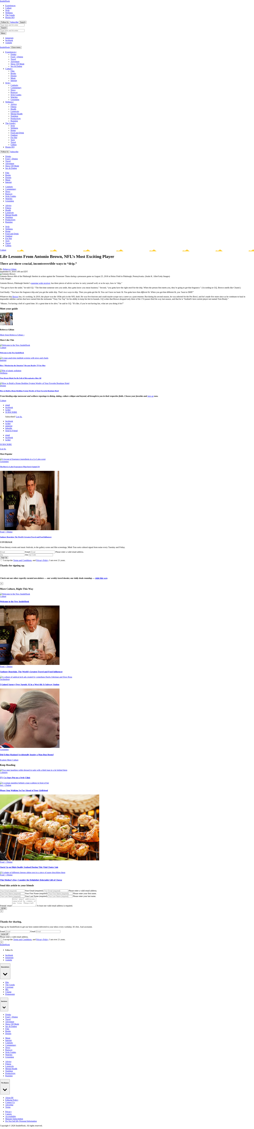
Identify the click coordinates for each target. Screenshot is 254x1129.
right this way (101, 578)
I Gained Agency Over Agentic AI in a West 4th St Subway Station (29, 684)
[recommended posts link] (15, 594)
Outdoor (14, 135)
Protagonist (10, 994)
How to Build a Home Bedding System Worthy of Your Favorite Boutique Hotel (29, 391)
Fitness (13, 107)
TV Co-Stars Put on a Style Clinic (15, 778)
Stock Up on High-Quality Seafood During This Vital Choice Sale (29, 867)
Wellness (9, 13)
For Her (14, 137)
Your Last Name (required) (36, 896)
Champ (8, 992)
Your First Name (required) (36, 893)
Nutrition (14, 116)
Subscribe (14, 22)
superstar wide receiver (40, 283)
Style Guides (16, 95)
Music (13, 78)
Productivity (16, 118)
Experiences (10, 5)
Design (14, 76)
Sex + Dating (5, 785)
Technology (5, 679)
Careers (8, 1114)
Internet (14, 80)
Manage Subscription (14, 1119)
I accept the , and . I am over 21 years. (34, 560)
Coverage (9, 987)
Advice (14, 104)
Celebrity (14, 85)
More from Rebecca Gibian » (12, 335)
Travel (13, 59)
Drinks (13, 54)
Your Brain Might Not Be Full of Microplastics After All (20, 378)
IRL (7, 989)
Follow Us (5, 22)
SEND (3, 908)
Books (13, 73)
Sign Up (4, 558)
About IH (9, 1098)
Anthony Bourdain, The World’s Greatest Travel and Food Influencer (26, 537)
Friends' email (6, 906)
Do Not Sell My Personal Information (21, 1121)
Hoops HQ (10, 17)
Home (13, 130)
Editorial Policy (11, 1100)
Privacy (8, 1112)
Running (14, 121)
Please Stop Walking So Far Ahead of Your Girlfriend (24, 790)
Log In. (19, 417)
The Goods (10, 15)
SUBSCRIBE (11, 412)
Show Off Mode (17, 64)
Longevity (15, 111)
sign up (151, 396)
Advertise (9, 1105)
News (13, 90)
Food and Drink (17, 133)
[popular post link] (23, 459)
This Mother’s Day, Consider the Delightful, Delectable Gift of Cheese (31, 880)
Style (7, 10)
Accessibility (10, 1116)
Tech (13, 140)
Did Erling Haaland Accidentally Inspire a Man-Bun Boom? (27, 755)
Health (13, 109)
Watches (14, 97)
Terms (7, 1107)
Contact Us (10, 1102)
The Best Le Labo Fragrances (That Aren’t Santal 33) (20, 467)
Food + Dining (17, 57)
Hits (7, 982)
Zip (26, 555)
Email (27, 552)
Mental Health (16, 114)
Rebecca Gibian (9, 269)
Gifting (14, 145)
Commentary (16, 88)
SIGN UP (4, 934)
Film (12, 71)
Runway (14, 92)
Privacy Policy (42, 560)
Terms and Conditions (22, 560)
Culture (8, 8)
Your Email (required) (34, 891)
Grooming (15, 99)
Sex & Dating (16, 66)
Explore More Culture (9, 760)
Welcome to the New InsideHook (12, 353)
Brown (15, 297)
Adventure (15, 61)
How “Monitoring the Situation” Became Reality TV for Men (22, 365)
